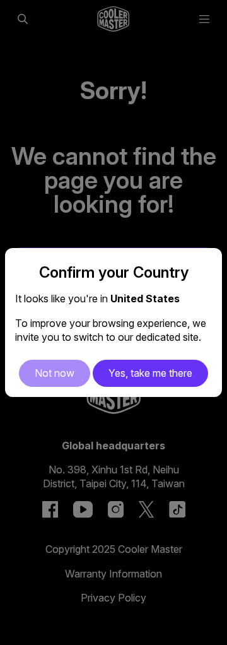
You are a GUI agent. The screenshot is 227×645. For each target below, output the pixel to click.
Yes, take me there (150, 373)
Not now (54, 373)
